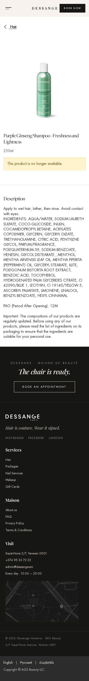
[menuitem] (8, 663)
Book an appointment (44, 387)
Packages (11, 466)
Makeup (10, 480)
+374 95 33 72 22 (18, 560)
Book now (72, 8)
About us (11, 510)
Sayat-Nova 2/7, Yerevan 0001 (26, 553)
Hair (13, 26)
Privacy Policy (14, 523)
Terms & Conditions (18, 530)
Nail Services (14, 473)
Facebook (36, 438)
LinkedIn (56, 438)
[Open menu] (8, 8)
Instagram (14, 438)
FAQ (8, 516)
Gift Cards (12, 486)
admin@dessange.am (19, 567)
